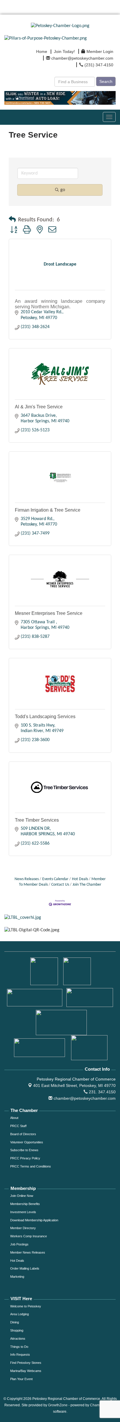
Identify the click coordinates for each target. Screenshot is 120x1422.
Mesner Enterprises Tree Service (48, 613)
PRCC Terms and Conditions (30, 1166)
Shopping (16, 1330)
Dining (14, 1322)
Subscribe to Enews (24, 1150)
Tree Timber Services (37, 820)
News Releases (27, 879)
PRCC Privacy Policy (25, 1158)
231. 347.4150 (102, 1092)
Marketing (17, 1276)
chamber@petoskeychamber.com (84, 1098)
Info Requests (20, 1354)
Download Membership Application (34, 1220)
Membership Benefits (25, 1204)
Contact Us (60, 885)
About (14, 1118)
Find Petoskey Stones (25, 1362)
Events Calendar (55, 879)
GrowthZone (58, 1405)
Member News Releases (27, 1252)
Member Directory (23, 1228)
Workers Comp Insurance (28, 1236)
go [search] (62, 190)
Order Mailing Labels (24, 1268)
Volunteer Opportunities (26, 1142)
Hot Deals (80, 879)
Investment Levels (23, 1212)
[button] (12, 220)
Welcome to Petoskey (25, 1306)
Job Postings (19, 1244)
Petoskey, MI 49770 (74, 1085)
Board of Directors (23, 1134)
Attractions (17, 1338)
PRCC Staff (18, 1126)
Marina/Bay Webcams (25, 1371)
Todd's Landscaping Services (45, 716)
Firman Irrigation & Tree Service (47, 510)
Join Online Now (21, 1195)
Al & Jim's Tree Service (39, 406)
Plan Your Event (21, 1379)
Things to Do (19, 1346)
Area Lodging (19, 1314)
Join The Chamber (87, 885)
